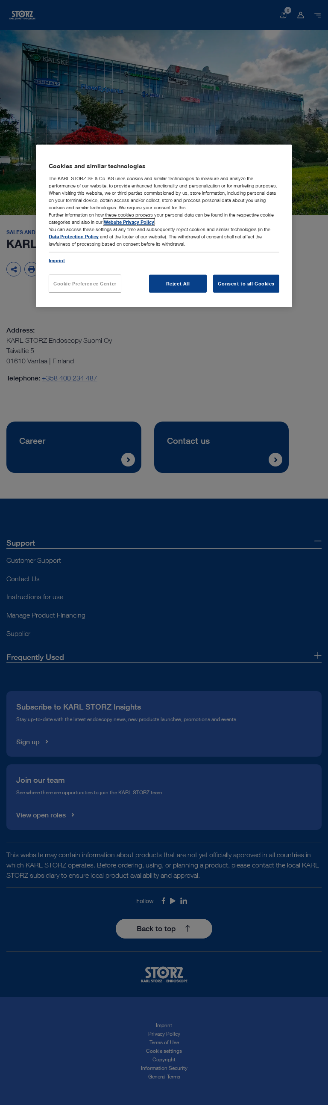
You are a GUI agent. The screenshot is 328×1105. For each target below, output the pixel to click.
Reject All (178, 283)
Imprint (57, 260)
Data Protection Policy (74, 236)
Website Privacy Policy (129, 222)
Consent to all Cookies (246, 283)
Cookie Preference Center (85, 283)
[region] (164, 226)
